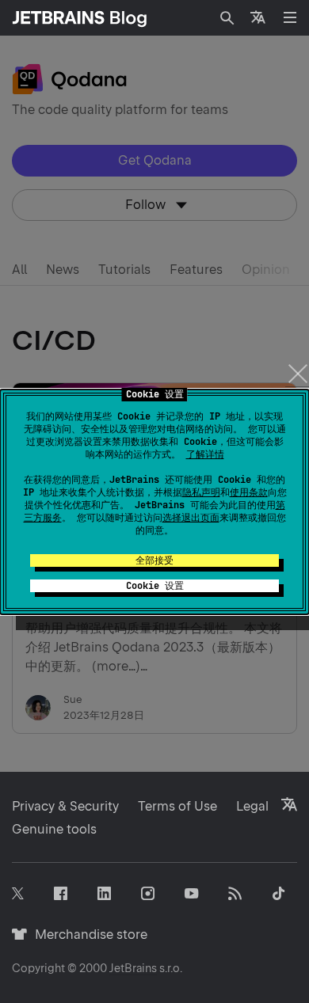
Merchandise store (86, 934)
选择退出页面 (190, 517)
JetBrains (133, 968)
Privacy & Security (65, 806)
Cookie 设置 (155, 585)
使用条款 (249, 492)
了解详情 (205, 454)
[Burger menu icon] (290, 17)
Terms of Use (177, 806)
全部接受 (154, 560)
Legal (252, 806)
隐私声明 (201, 492)
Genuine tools (54, 829)
